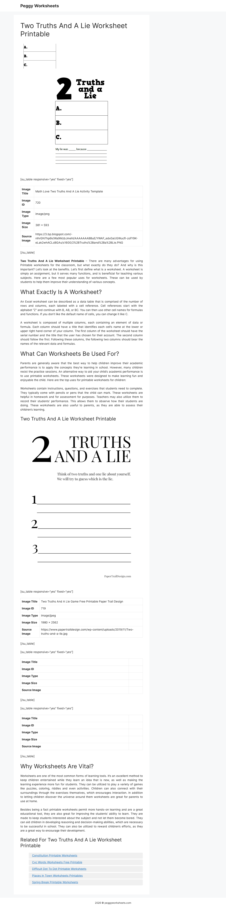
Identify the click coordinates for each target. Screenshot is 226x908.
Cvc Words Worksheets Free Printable (57, 862)
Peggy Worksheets (39, 5)
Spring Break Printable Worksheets (55, 882)
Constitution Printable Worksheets (54, 855)
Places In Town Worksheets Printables (57, 875)
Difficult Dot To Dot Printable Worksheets (59, 869)
